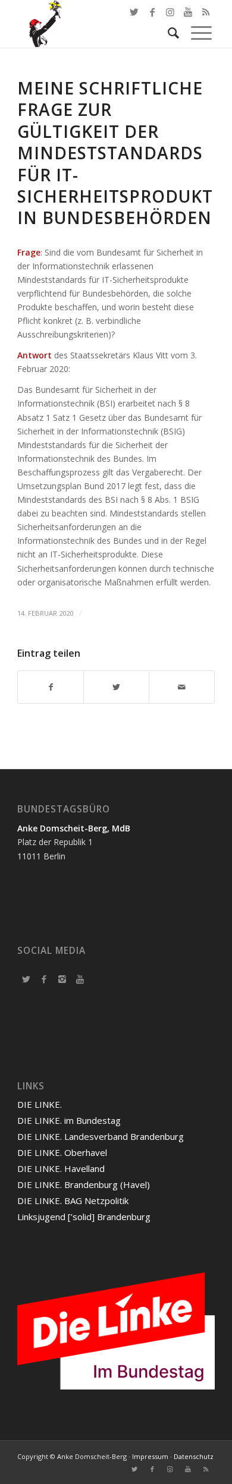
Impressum (150, 1456)
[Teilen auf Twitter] (116, 687)
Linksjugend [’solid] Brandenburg (84, 1217)
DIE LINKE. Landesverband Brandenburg (100, 1136)
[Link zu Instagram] (170, 1469)
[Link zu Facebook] (152, 12)
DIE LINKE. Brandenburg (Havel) (83, 1184)
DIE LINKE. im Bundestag (69, 1120)
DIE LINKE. (39, 1104)
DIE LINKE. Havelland (61, 1168)
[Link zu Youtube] (188, 1469)
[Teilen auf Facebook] (50, 687)
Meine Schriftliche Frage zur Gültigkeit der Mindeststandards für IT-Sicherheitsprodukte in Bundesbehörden (120, 153)
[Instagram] (62, 979)
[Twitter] (26, 979)
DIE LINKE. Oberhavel (62, 1152)
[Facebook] (44, 979)
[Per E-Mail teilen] (181, 687)
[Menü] (195, 33)
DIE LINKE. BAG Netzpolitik (72, 1200)
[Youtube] (80, 979)
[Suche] (167, 33)
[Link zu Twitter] (134, 12)
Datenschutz (194, 1456)
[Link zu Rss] (206, 1469)
